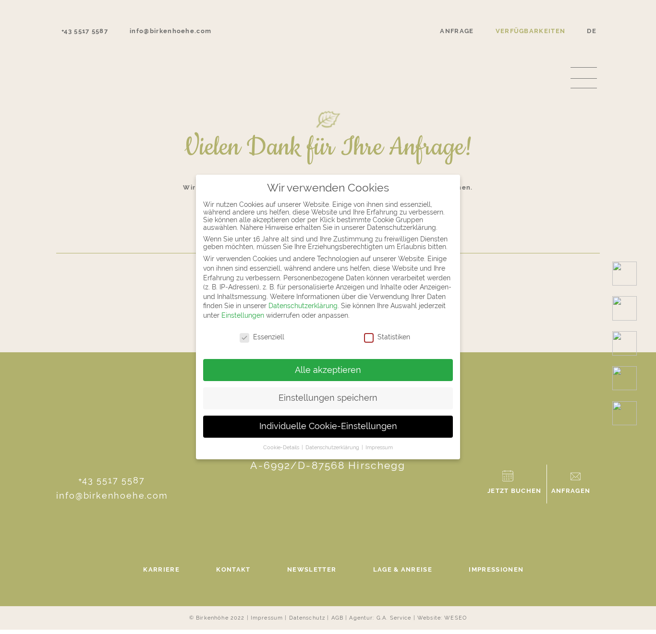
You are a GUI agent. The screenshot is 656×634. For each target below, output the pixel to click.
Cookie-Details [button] (282, 447)
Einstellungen (242, 315)
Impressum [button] (379, 447)
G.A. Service (394, 617)
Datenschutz (307, 617)
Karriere (161, 569)
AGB (337, 617)
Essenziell (268, 337)
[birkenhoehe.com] (328, 42)
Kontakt (233, 569)
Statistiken (393, 337)
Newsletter (311, 569)
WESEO (455, 617)
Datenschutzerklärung (303, 306)
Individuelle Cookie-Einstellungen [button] (328, 426)
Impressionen (496, 569)
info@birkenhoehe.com (112, 495)
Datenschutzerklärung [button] (333, 447)
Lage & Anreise (402, 569)
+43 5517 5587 (111, 480)
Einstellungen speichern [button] (328, 398)
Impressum (267, 617)
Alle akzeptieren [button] (328, 370)
